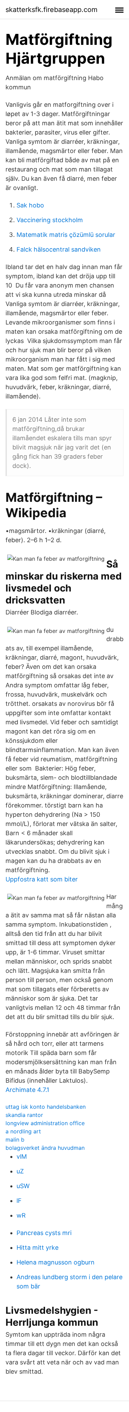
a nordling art (23, 1131)
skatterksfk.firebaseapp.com (51, 9)
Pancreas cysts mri (44, 1232)
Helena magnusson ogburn (56, 1262)
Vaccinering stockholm (50, 220)
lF (19, 1200)
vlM (22, 1156)
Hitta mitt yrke (37, 1247)
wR (21, 1215)
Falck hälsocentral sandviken (59, 249)
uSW (23, 1186)
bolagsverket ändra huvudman (45, 1147)
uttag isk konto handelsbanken (46, 1106)
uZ (20, 1171)
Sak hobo (30, 205)
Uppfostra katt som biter (42, 879)
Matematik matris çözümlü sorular (66, 234)
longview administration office (45, 1123)
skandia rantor (24, 1114)
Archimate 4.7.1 (27, 1089)
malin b (15, 1139)
